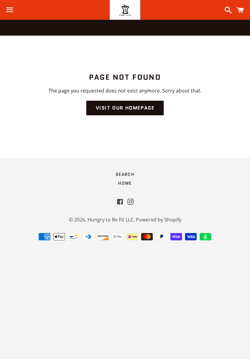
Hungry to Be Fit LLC (111, 219)
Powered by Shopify (158, 219)
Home (125, 183)
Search (125, 174)
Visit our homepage (125, 107)
